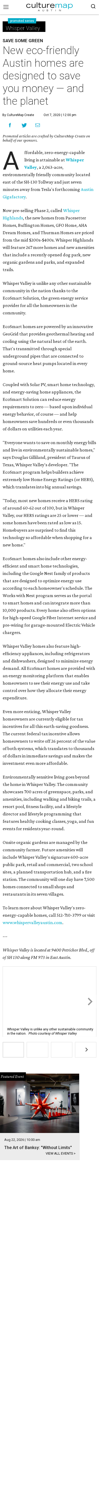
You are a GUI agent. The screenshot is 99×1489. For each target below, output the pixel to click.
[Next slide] (89, 1001)
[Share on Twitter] (24, 125)
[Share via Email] (37, 125)
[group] (13, 1050)
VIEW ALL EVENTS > (61, 1153)
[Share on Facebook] (10, 125)
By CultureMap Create (18, 115)
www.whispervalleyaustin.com (32, 922)
